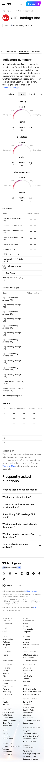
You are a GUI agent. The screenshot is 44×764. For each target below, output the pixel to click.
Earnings (5, 670)
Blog (25, 673)
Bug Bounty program (31, 720)
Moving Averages (10, 287)
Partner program (29, 756)
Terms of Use (8, 466)
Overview (27, 639)
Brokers (26, 642)
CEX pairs (6, 642)
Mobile (5, 702)
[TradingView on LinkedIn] (27, 573)
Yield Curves (7, 686)
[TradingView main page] (9, 4)
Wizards (5, 749)
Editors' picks (7, 739)
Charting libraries (30, 733)
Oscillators (7, 208)
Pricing (25, 626)
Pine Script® (7, 694)
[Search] (21, 3)
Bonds (4, 636)
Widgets (26, 730)
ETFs (4, 634)
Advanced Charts (30, 739)
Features (26, 623)
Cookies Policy (29, 710)
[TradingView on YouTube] (16, 573)
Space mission (28, 670)
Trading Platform (29, 741)
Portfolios (6, 683)
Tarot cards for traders (32, 692)
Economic (6, 668)
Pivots (5, 403)
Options (5, 689)
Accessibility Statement (28, 714)
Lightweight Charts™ (31, 736)
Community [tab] (10, 51)
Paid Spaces (7, 754)
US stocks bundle (30, 660)
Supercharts (7, 623)
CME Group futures (30, 655)
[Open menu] (3, 3)
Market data (28, 629)
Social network (8, 712)
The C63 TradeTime (31, 694)
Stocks (5, 631)
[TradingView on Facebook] (10, 573)
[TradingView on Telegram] (33, 573)
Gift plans (27, 632)
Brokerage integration (31, 753)
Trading (5, 733)
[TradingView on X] (4, 573)
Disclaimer (27, 705)
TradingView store (30, 689)
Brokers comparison (31, 645)
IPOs (4, 676)
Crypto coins (7, 639)
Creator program (9, 720)
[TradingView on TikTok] (39, 573)
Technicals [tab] (24, 51)
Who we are (27, 668)
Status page (28, 723)
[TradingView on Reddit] (4, 579)
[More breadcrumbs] (13, 11)
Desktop (5, 705)
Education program (30, 759)
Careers (26, 679)
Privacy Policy (28, 707)
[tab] (12, 94)
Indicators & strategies (11, 746)
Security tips (28, 717)
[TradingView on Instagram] (21, 573)
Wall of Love (7, 715)
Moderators (7, 726)
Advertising (27, 751)
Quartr (35, 607)
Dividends (6, 673)
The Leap (27, 647)
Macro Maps (7, 692)
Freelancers (7, 752)
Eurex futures (28, 658)
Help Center (28, 676)
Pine (4, 647)
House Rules (7, 723)
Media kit (26, 681)
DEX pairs (6, 645)
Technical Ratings (10, 87)
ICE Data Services (30, 591)
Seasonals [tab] (37, 51)
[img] (29, 25)
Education (6, 736)
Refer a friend (7, 717)
